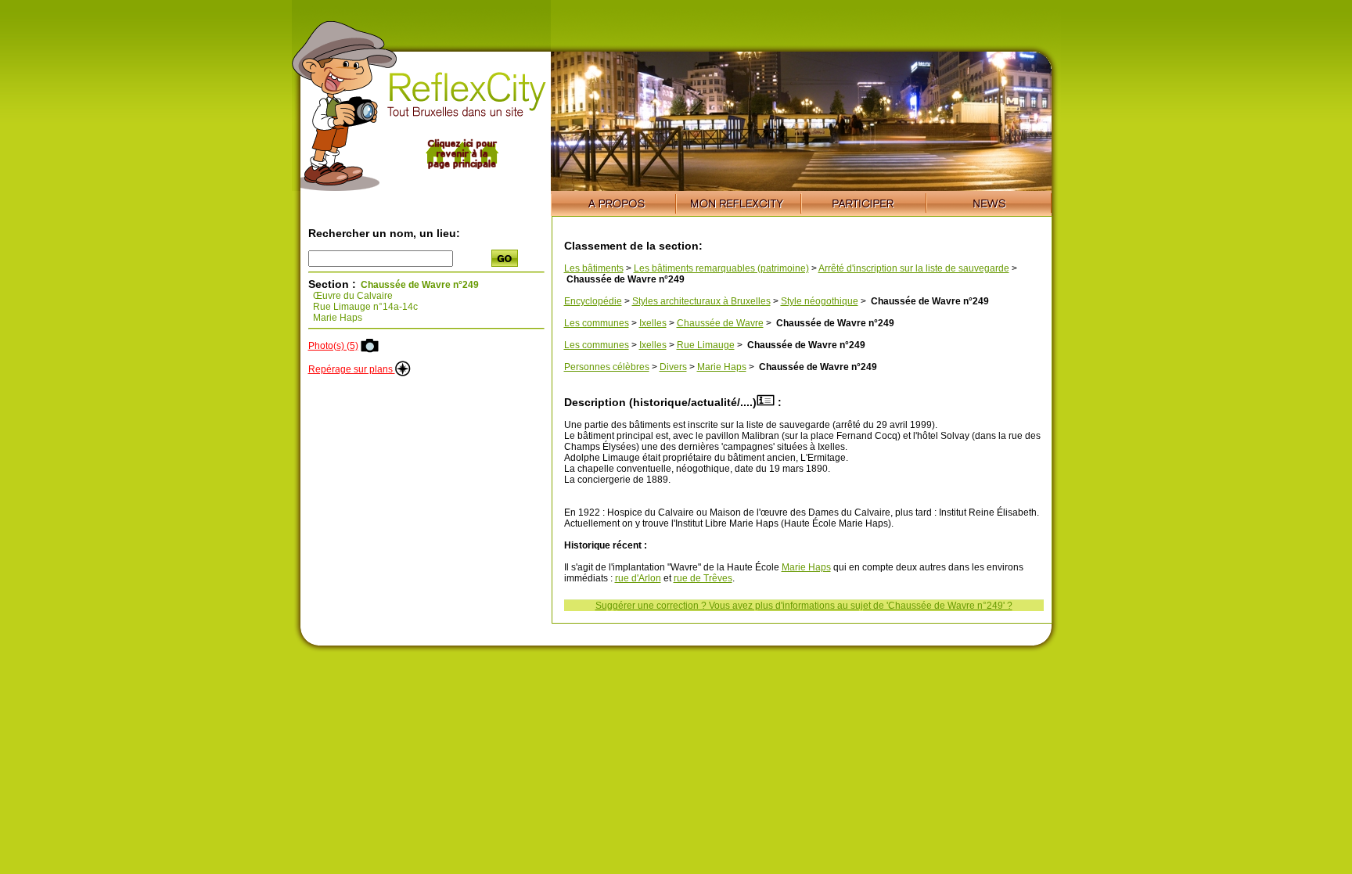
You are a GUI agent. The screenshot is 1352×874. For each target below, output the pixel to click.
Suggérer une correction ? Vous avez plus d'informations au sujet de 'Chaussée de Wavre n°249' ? (803, 605)
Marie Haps (721, 366)
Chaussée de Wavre (720, 323)
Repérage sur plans (351, 369)
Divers (673, 366)
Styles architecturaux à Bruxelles (701, 301)
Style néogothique (819, 301)
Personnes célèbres (606, 366)
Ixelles (653, 323)
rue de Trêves (703, 578)
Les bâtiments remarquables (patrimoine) (721, 268)
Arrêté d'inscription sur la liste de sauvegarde (913, 268)
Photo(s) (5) (333, 345)
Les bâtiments (594, 268)
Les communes (596, 323)
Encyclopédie (593, 301)
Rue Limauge (706, 345)
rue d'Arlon (638, 578)
